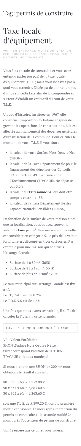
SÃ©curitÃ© (49, 53)
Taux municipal (40, 192)
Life (33, 53)
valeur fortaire (14, 230)
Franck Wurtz (36, 50)
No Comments (32, 57)
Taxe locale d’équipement (27, 35)
